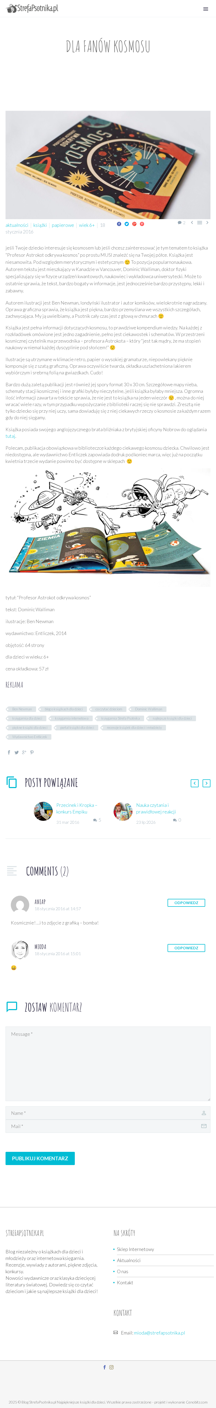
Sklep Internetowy (135, 1249)
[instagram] (111, 1367)
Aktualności (129, 1260)
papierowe (63, 225)
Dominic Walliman (148, 709)
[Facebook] (119, 224)
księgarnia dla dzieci (27, 718)
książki (40, 225)
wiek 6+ (87, 225)
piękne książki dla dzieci (29, 727)
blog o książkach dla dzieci (64, 709)
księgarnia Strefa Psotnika (120, 718)
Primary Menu (205, 9)
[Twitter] (127, 224)
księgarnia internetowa (72, 718)
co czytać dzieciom (109, 709)
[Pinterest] (142, 224)
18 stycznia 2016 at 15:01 (58, 953)
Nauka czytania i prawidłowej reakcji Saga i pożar (156, 811)
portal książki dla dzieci (77, 727)
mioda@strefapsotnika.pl (159, 1333)
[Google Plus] (134, 224)
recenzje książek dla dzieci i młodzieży (134, 727)
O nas (122, 1271)
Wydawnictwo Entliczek (29, 737)
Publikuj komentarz (40, 1158)
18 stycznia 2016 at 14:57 (58, 908)
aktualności (17, 225)
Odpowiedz (186, 902)
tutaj (10, 436)
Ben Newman (22, 709)
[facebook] (104, 1367)
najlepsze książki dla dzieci (172, 718)
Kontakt (125, 1282)
